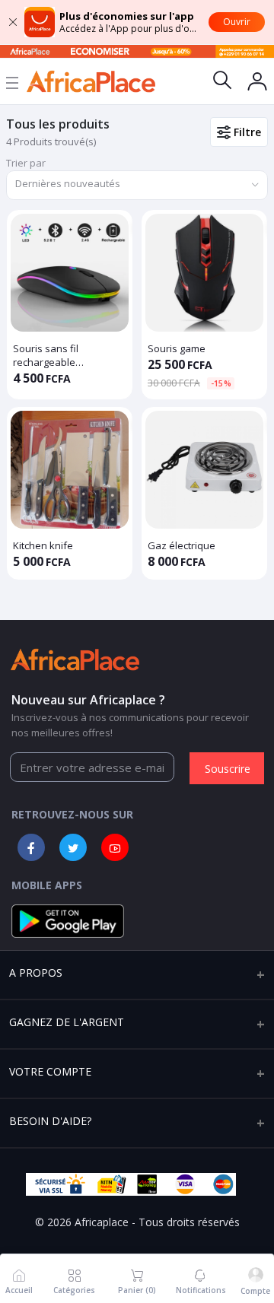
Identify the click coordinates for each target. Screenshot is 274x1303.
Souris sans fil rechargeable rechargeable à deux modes (61, 355)
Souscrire (227, 768)
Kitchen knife (43, 545)
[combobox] (137, 185)
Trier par (26, 163)
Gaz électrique (181, 545)
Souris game (177, 348)
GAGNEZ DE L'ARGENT (66, 1022)
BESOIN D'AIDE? (50, 1121)
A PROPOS (35, 972)
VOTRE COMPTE (50, 1071)
